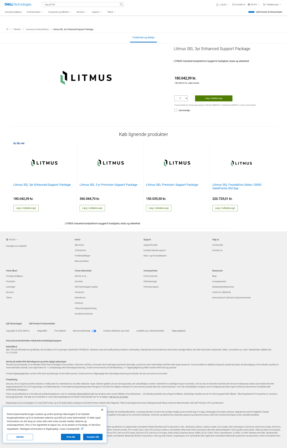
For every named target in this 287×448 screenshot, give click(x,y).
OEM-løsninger (150, 281)
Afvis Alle (70, 437)
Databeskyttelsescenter (223, 287)
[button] (223, 4)
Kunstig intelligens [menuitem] (13, 12)
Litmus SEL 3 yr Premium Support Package (108, 184)
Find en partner (151, 276)
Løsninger (10, 287)
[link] (238, 4)
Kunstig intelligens (14, 276)
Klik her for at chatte (118, 397)
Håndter (20, 437)
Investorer (79, 292)
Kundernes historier (84, 314)
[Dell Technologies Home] (18, 4)
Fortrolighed (60, 331)
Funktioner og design (143, 37)
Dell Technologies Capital (86, 287)
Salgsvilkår (42, 331)
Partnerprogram (151, 287)
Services (10, 292)
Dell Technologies (14, 323)
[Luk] (102, 409)
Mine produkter (82, 261)
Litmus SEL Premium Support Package (172, 184)
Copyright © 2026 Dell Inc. (18, 331)
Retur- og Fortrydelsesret (155, 256)
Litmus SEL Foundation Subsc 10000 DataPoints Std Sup (236, 186)
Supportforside (150, 245)
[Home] (7, 29)
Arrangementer (219, 281)
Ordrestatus (80, 250)
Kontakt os (217, 250)
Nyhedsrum (80, 297)
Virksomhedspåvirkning (86, 308)
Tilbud (9, 297)
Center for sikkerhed (221, 292)
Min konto (79, 245)
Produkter (10, 281)
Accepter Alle (93, 437)
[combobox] (83, 4)
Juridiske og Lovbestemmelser (150, 331)
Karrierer (79, 281)
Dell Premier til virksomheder (269, 12)
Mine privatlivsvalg (82, 331)
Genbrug (79, 303)
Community (217, 245)
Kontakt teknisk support (155, 250)
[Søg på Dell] (121, 4)
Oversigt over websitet (16, 246)
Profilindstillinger (82, 256)
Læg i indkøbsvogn (214, 98)
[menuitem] (35, 12)
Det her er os (80, 276)
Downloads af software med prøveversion (231, 297)
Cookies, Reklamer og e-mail (116, 331)
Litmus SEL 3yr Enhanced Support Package (42, 184)
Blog (214, 276)
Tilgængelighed (178, 331)
